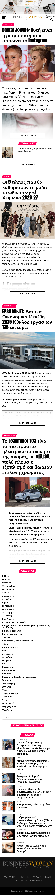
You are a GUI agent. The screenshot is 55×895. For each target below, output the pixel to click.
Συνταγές (6, 687)
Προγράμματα (8, 670)
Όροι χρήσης (9, 877)
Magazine (6, 583)
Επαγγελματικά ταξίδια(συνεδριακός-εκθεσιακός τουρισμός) (26, 626)
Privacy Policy (24, 877)
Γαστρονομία (8, 606)
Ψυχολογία (7, 710)
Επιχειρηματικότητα (12, 634)
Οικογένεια (7, 657)
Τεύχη (5, 690)
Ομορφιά (6, 660)
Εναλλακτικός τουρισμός (14, 622)
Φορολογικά (8, 703)
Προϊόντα (6, 674)
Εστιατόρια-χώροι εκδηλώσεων (17, 641)
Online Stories (9, 589)
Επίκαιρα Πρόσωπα (11, 631)
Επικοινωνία (36, 880)
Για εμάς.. (37, 877)
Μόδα (5, 650)
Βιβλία (5, 602)
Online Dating (8, 586)
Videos (5, 593)
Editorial (6, 576)
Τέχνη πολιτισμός (10, 693)
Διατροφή (7, 616)
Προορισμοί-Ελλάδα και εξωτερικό (19, 677)
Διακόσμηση (8, 612)
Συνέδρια (6, 680)
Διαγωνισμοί (8, 609)
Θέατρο (6, 644)
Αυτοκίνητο (7, 599)
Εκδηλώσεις (8, 619)
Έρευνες (6, 637)
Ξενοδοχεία (7, 654)
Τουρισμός (7, 697)
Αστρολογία (8, 596)
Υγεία (4, 700)
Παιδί (4, 664)
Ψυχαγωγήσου (9, 707)
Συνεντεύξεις (8, 684)
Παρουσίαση (8, 667)
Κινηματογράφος (10, 647)
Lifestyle (6, 579)
